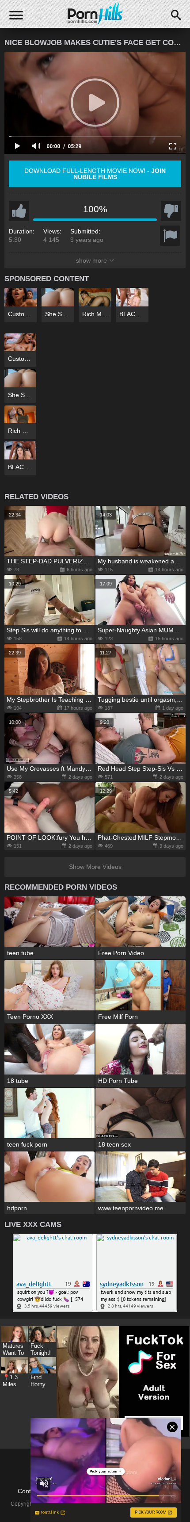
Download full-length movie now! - (95, 173)
